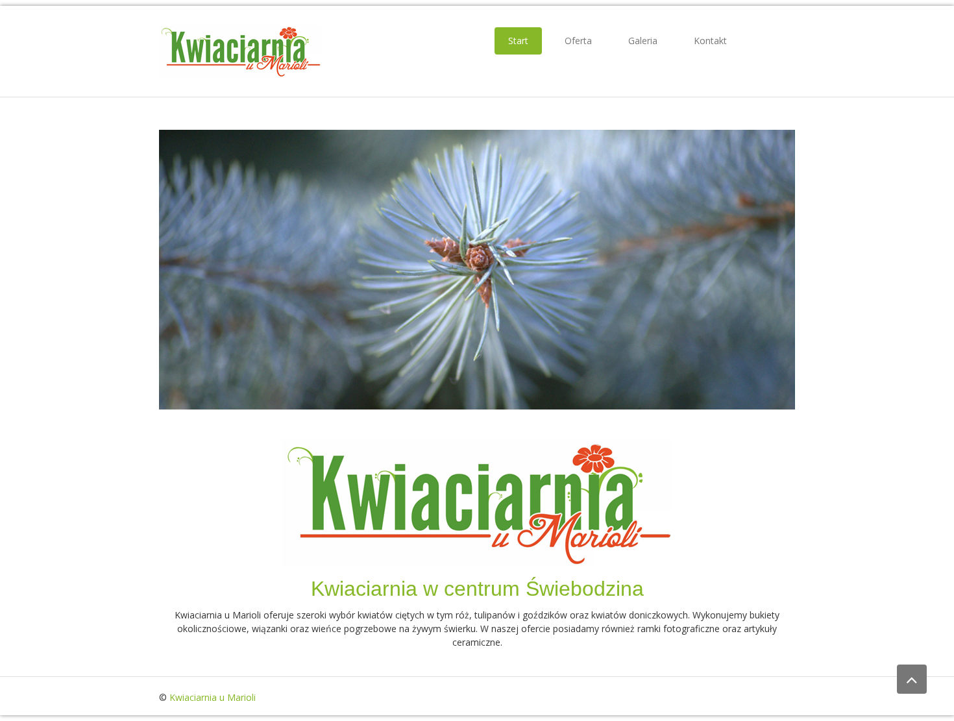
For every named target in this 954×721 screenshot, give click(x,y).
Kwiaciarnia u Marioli (212, 697)
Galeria (642, 40)
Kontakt (710, 40)
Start (518, 40)
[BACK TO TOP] (912, 679)
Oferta (578, 40)
